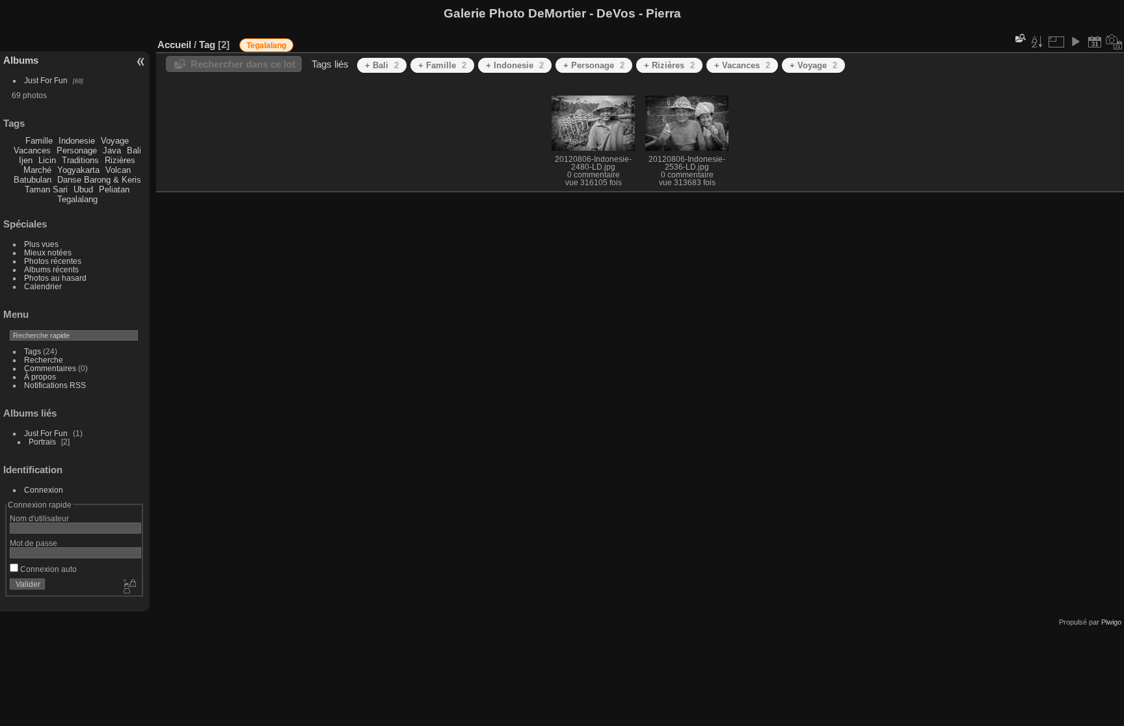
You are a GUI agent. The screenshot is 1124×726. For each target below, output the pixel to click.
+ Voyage (813, 65)
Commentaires (50, 368)
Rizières (120, 160)
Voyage (115, 141)
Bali (134, 150)
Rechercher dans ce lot (243, 64)
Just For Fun (46, 80)
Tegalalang (77, 199)
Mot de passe (33, 543)
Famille (39, 141)
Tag (207, 44)
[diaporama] (1075, 41)
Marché (37, 170)
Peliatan (114, 189)
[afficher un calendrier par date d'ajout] (1094, 41)
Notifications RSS (55, 385)
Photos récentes (52, 261)
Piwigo (1111, 622)
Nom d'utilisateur (39, 518)
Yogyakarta (78, 170)
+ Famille (442, 65)
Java (112, 150)
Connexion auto (47, 569)
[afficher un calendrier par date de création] (1114, 41)
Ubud (83, 189)
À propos (40, 376)
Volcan (118, 170)
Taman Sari (46, 189)
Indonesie (77, 141)
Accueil (174, 44)
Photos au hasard (55, 278)
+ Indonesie (515, 65)
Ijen (26, 160)
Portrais (42, 441)
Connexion (43, 490)
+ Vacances (742, 65)
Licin (47, 160)
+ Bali (382, 65)
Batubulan (32, 180)
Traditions (80, 160)
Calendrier (43, 286)
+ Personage (593, 65)
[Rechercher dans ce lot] (1019, 38)
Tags (32, 351)
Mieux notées (48, 252)
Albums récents (51, 269)
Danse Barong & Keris (99, 180)
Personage (77, 150)
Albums (20, 60)
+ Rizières (669, 65)
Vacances (32, 150)
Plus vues (41, 244)
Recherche (43, 360)
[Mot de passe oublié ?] (128, 586)
